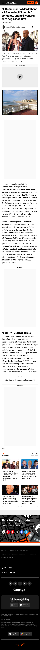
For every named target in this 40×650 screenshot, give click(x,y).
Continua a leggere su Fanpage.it (20, 380)
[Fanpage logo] (11, 3)
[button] (36, 27)
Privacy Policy (24, 551)
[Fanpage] (20, 589)
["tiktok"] (3, 532)
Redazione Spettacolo (18, 27)
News (3, 448)
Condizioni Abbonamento (19, 554)
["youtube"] (12, 532)
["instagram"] (8, 532)
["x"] (17, 532)
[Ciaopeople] (20, 644)
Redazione (33, 554)
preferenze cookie (7, 557)
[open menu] (2, 3)
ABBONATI (30, 2)
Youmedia (4, 551)
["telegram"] (26, 532)
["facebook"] (21, 532)
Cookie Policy (5, 554)
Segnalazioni (14, 551)
